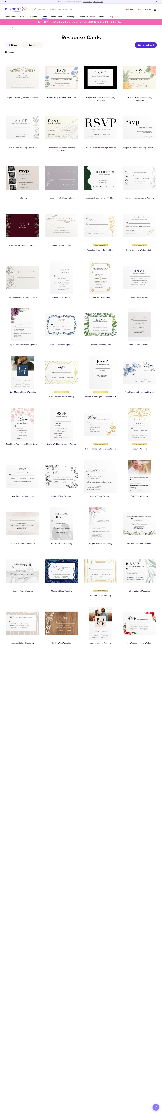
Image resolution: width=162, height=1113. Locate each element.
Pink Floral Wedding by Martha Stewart (22, 444)
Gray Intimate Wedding (61, 297)
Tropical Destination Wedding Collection (139, 99)
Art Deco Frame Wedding (100, 595)
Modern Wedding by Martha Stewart (100, 396)
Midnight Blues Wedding (61, 591)
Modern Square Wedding (100, 496)
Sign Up (148, 9)
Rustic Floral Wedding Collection (23, 147)
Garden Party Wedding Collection (61, 97)
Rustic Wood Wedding (61, 643)
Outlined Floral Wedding (61, 496)
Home (7, 28)
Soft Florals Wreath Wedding (139, 543)
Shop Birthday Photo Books (93, 2)
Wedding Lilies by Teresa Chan (100, 250)
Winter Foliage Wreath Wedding (22, 245)
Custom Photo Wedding (23, 591)
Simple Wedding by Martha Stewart (61, 444)
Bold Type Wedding (139, 496)
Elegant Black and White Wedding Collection (100, 99)
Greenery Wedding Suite (100, 344)
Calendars (33, 16)
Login (139, 9)
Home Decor (56, 16)
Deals (101, 16)
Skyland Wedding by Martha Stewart (22, 97)
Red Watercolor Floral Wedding (139, 643)
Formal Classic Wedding (139, 344)
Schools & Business (87, 16)
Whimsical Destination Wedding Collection (61, 149)
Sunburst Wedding (139, 448)
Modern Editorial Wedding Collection (100, 147)
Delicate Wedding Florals (61, 245)
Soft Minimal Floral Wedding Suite (22, 297)
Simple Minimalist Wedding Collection (139, 147)
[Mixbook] (16, 9)
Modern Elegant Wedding (100, 643)
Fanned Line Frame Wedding (61, 396)
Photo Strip (22, 198)
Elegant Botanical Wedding (100, 543)
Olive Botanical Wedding (139, 591)
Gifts (22, 16)
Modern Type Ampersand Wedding (139, 198)
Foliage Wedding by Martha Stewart (100, 448)
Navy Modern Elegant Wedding (22, 392)
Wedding (70, 16)
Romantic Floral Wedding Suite (139, 250)
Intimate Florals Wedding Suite (62, 198)
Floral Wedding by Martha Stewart (139, 392)
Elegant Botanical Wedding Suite (23, 344)
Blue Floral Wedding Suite (61, 344)
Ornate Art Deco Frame (100, 297)
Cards (44, 16)
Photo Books (10, 16)
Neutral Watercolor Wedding (23, 543)
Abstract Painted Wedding (23, 643)
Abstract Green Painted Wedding (100, 198)
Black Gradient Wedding (61, 543)
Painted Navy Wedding (139, 297)
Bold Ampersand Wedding (23, 496)
